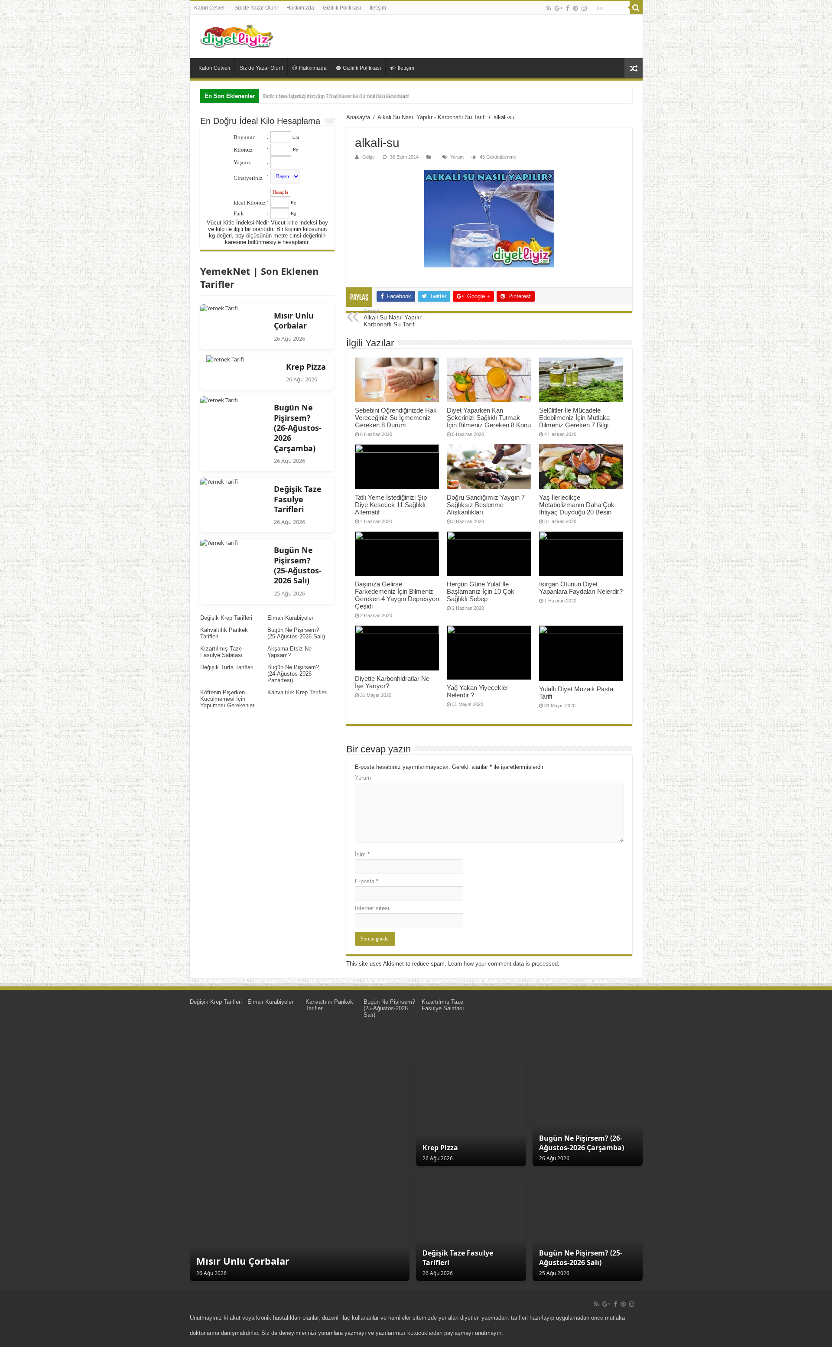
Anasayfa (358, 117)
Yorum (457, 156)
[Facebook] (567, 8)
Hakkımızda (300, 8)
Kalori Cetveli (210, 8)
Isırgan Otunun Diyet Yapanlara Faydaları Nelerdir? (581, 587)
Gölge (368, 156)
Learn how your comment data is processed (503, 963)
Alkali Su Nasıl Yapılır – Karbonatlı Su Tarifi (395, 318)
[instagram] (584, 8)
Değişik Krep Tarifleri (226, 618)
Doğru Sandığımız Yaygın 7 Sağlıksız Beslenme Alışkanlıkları (336, 96)
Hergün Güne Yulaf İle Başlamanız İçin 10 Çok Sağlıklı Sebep (480, 591)
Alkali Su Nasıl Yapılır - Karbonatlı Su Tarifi (431, 117)
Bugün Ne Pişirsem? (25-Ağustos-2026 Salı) (296, 633)
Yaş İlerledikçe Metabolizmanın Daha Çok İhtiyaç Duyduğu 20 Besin (576, 505)
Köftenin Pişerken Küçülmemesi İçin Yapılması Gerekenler (227, 699)
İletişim (378, 8)
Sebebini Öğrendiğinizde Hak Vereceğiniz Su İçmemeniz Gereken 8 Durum (396, 418)
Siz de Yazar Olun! (256, 8)
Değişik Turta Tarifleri (227, 667)
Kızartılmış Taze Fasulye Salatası (221, 651)
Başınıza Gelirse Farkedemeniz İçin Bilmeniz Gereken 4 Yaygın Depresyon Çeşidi (397, 595)
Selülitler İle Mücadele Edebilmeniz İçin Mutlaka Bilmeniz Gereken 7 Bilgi (574, 418)
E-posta (366, 881)
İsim (362, 854)
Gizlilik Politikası (342, 8)
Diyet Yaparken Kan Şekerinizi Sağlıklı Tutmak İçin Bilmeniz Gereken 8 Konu (489, 418)
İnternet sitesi (372, 908)
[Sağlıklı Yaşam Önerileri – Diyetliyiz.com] (237, 36)
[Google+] (558, 8)
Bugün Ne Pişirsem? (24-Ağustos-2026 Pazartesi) (293, 673)
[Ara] (636, 7)
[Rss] (549, 8)
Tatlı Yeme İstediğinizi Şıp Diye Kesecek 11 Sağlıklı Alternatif (391, 505)
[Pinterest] (575, 8)
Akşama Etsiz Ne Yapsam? (289, 651)
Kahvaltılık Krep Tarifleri (297, 692)
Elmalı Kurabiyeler (290, 618)
